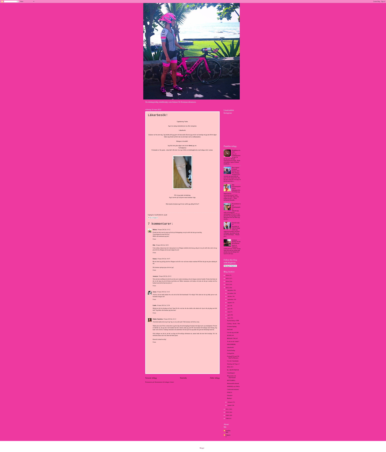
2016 (227, 275)
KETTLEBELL (231, 380)
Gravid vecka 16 (235, 223)
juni (229, 309)
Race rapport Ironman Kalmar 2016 (235, 169)
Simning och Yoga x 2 (233, 364)
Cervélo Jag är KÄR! (233, 332)
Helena (155, 230)
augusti (230, 302)
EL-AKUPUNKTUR (233, 370)
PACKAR (230, 329)
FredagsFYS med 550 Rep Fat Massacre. (233, 357)
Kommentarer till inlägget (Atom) (164, 382)
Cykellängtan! (231, 373)
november (231, 293)
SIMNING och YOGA (233, 386)
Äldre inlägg (215, 378)
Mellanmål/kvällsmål (233, 383)
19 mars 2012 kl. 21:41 (163, 292)
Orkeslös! (230, 395)
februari (230, 402)
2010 (227, 412)
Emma (155, 259)
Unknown (228, 436)
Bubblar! (229, 398)
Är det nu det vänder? (233, 341)
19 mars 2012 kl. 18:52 (162, 245)
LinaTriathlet (228, 431)
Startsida (183, 378)
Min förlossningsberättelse (236, 186)
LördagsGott (230, 353)
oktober (230, 296)
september (231, 299)
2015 (227, 278)
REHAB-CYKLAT (232, 338)
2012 (227, 288)
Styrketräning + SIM (233, 320)
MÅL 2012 (230, 367)
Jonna (154, 292)
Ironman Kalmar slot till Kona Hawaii (236, 241)
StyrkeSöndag (231, 350)
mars (229, 318)
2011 (227, 409)
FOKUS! (229, 392)
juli (229, 306)
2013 (227, 284)
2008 (227, 418)
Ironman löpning (232, 326)
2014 (227, 281)
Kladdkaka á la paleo (236, 151)
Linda (154, 305)
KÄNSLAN (230, 335)
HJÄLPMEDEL (231, 344)
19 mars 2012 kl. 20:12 (165, 276)
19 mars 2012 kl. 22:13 (169, 319)
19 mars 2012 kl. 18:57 (163, 259)
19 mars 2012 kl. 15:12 (164, 229)
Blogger (202, 448)
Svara (154, 239)
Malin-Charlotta (158, 319)
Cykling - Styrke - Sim (233, 323)
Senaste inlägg (151, 378)
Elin (154, 245)
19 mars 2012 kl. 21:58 (163, 305)
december (230, 290)
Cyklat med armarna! (233, 389)
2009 (227, 415)
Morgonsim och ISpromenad (231, 376)
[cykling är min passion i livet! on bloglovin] (230, 266)
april (229, 315)
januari (230, 405)
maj (229, 312)
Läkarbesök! (230, 347)
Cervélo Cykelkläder (233, 361)
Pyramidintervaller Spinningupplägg (236, 206)
